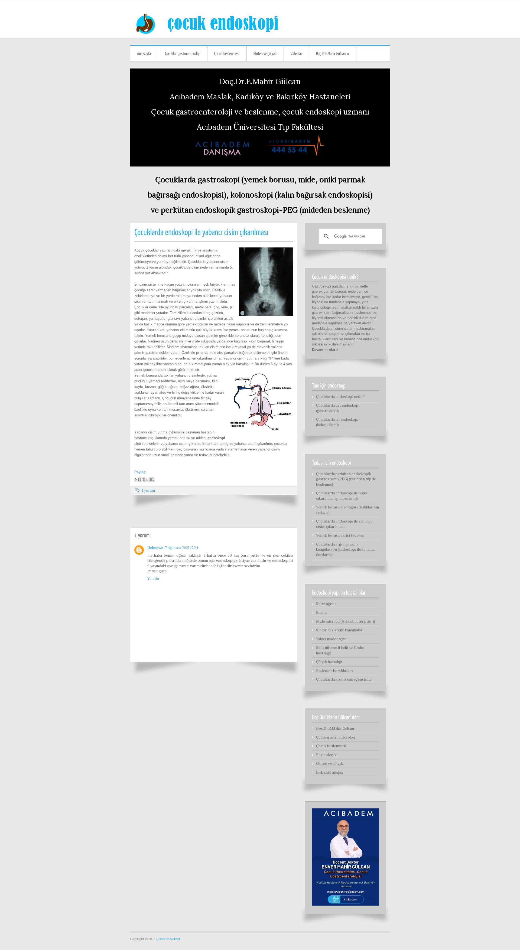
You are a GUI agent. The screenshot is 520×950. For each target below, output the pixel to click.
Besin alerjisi (326, 755)
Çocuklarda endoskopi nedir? (340, 396)
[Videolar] (296, 53)
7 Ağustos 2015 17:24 (181, 548)
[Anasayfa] (144, 53)
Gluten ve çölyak (329, 763)
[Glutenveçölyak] (265, 53)
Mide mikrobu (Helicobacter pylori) (345, 621)
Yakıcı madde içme (331, 639)
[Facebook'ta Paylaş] (152, 479)
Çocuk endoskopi (168, 939)
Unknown (155, 548)
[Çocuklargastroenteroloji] (182, 53)
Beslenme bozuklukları (334, 670)
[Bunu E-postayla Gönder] (136, 479)
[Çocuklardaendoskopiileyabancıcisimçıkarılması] (201, 231)
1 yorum (148, 490)
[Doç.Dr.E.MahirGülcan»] (332, 53)
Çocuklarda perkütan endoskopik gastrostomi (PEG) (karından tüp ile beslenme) (346, 479)
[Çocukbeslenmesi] (226, 53)
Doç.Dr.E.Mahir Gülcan (335, 728)
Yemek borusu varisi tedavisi (340, 535)
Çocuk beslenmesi (331, 746)
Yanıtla (153, 578)
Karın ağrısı (326, 604)
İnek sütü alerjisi (329, 772)
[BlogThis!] (142, 479)
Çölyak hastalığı (329, 662)
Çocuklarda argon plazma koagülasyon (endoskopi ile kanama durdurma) (345, 549)
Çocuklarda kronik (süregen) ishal (343, 679)
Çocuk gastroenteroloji (335, 737)
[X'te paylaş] (147, 479)
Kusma (321, 612)
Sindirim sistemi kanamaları (339, 630)
